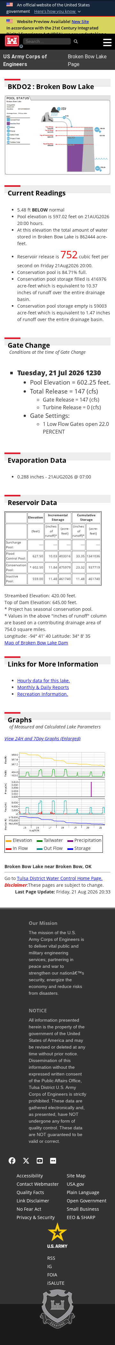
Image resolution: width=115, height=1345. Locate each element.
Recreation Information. (42, 694)
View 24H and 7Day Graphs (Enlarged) (42, 738)
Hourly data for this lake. (43, 680)
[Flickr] (53, 1160)
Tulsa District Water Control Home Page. (60, 878)
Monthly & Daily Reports (43, 687)
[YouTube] (40, 1160)
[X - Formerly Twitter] (26, 1160)
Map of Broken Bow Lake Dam (36, 643)
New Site (80, 21)
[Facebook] (12, 1160)
